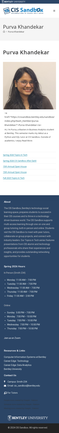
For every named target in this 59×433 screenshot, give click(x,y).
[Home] (4, 31)
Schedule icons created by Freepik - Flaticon (21, 404)
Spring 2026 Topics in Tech (15, 154)
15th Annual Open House (15, 166)
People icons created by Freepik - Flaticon (21, 400)
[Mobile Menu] (54, 11)
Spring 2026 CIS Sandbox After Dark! (20, 160)
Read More (27, 140)
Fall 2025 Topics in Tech (14, 178)
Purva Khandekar (16, 31)
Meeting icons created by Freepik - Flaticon (21, 408)
